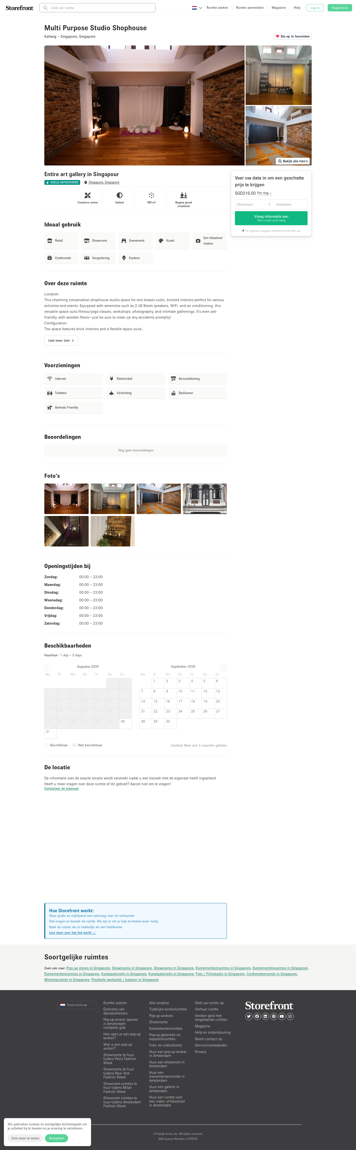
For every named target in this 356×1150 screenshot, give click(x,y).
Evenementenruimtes (165, 1028)
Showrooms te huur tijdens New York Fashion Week (118, 1073)
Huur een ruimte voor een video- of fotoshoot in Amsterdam (167, 1101)
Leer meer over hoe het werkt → (72, 932)
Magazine (202, 1026)
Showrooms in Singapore (132, 968)
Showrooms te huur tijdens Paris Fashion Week (119, 1059)
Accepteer (56, 1138)
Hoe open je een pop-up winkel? (122, 1036)
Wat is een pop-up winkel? (117, 1046)
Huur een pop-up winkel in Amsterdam (167, 1054)
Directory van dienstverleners (115, 1011)
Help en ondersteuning (213, 1032)
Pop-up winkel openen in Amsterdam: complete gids (120, 1023)
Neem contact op (208, 1039)
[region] (135, 852)
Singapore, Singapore (104, 182)
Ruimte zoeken (115, 1003)
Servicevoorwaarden (211, 1045)
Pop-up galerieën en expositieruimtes (164, 1037)
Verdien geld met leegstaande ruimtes (211, 1018)
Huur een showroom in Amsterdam (167, 1064)
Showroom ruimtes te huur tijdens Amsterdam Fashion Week (122, 1102)
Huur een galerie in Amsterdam (164, 1089)
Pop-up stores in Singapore (88, 968)
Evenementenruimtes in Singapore (223, 968)
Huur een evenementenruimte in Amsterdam (167, 1076)
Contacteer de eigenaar (61, 788)
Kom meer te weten (25, 1138)
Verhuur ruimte (206, 1009)
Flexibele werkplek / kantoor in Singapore (125, 979)
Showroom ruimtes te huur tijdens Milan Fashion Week (120, 1088)
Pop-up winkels (161, 1016)
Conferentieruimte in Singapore (272, 973)
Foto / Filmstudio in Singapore (220, 973)
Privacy (200, 1052)
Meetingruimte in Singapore (66, 979)
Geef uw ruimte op (209, 1003)
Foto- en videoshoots (165, 1045)
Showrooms (158, 1022)
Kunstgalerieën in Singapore (124, 973)
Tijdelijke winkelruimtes (168, 1009)
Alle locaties (159, 1003)
